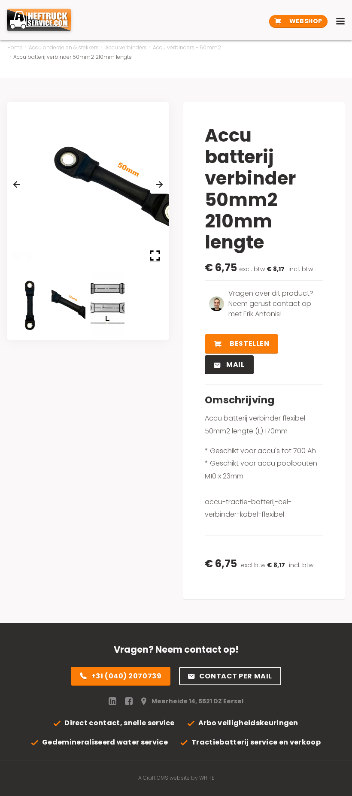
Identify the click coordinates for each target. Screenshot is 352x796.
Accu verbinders (126, 47)
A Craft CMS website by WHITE (176, 777)
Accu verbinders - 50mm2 (187, 47)
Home (15, 47)
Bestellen (249, 343)
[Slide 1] (29, 304)
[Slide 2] (68, 304)
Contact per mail (235, 676)
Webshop (305, 21)
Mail (235, 364)
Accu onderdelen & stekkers (64, 47)
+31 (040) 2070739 (126, 676)
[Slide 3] (107, 304)
